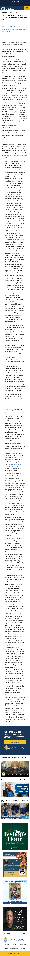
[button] (15, 769)
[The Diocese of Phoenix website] (15, 939)
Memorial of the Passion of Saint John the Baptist (15, 3)
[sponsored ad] (15, 864)
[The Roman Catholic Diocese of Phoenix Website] (15, 747)
